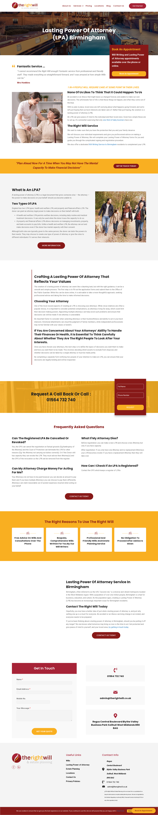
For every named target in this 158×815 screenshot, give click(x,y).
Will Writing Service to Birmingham (103, 144)
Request (130, 407)
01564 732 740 (115, 676)
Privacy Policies (73, 781)
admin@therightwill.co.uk (115, 698)
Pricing (89, 6)
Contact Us (118, 6)
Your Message (24, 708)
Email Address (23, 689)
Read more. (121, 811)
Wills (68, 761)
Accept (131, 811)
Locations (99, 6)
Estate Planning (73, 769)
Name (20, 679)
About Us (66, 6)
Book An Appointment (128, 74)
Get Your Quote (44, 731)
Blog (108, 6)
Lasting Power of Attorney (77, 765)
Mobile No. (21, 699)
